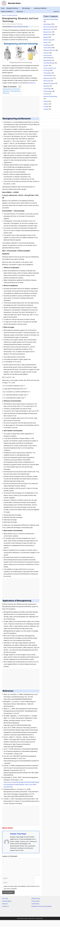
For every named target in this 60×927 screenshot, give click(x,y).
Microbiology (26, 8)
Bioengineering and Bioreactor (11, 89)
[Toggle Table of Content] (19, 86)
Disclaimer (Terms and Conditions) (41, 906)
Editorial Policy (35, 898)
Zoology (45, 109)
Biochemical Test (48, 29)
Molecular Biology (48, 83)
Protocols (46, 94)
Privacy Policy (35, 901)
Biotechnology (47, 40)
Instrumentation (48, 75)
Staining (45, 101)
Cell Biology (46, 45)
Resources (20, 11)
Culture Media (47, 47)
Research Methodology (50, 96)
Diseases (46, 53)
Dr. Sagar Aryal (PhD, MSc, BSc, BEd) (20, 26)
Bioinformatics (47, 34)
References (6, 93)
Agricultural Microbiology (50, 19)
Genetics (46, 65)
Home (3, 8)
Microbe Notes (14, 3)
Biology (45, 37)
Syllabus (45, 104)
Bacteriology (47, 24)
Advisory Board (6, 901)
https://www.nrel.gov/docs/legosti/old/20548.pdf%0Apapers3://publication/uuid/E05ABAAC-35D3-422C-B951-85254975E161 (21, 784)
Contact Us (5, 906)
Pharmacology (47, 91)
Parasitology (47, 88)
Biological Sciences (12, 8)
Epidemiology (47, 60)
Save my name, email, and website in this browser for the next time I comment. (21, 887)
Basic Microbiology (48, 27)
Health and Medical (7, 11)
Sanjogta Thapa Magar (18, 834)
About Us (5, 903)
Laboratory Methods (40, 8)
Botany (45, 42)
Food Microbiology (12, 15)
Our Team (5, 898)
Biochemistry (47, 32)
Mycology (46, 86)
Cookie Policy (35, 903)
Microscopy (46, 81)
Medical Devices (48, 78)
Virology (45, 106)
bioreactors (31, 83)
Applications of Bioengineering (11, 91)
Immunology (47, 73)
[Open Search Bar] (56, 11)
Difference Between (49, 50)
